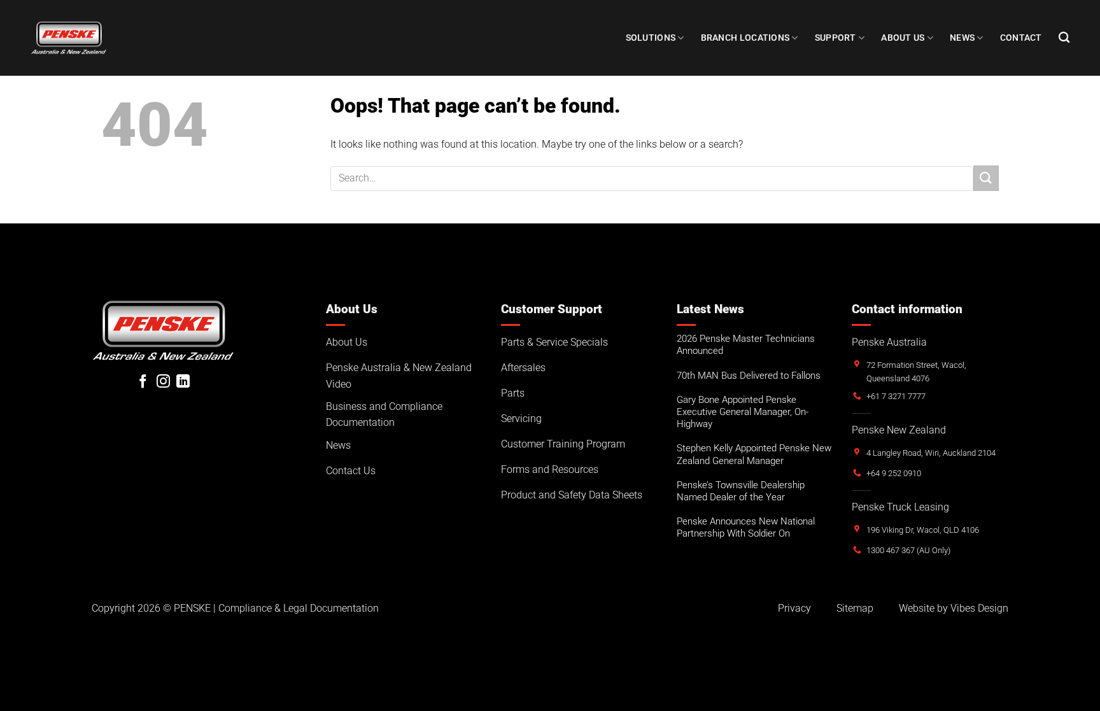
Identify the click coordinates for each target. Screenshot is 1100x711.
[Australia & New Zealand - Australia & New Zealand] (69, 37)
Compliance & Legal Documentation (298, 608)
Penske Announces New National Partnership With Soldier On (746, 527)
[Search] (1064, 38)
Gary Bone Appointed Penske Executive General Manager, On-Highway (742, 412)
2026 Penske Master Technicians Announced (746, 344)
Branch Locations (745, 37)
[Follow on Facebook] (143, 382)
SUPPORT (835, 37)
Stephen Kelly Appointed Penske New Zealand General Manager (754, 454)
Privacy (794, 608)
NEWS (962, 37)
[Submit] (986, 177)
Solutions (651, 37)
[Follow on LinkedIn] (183, 382)
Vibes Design (979, 608)
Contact (1021, 37)
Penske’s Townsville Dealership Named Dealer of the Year (741, 491)
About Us (902, 37)
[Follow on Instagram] (163, 382)
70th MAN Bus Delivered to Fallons (749, 375)
